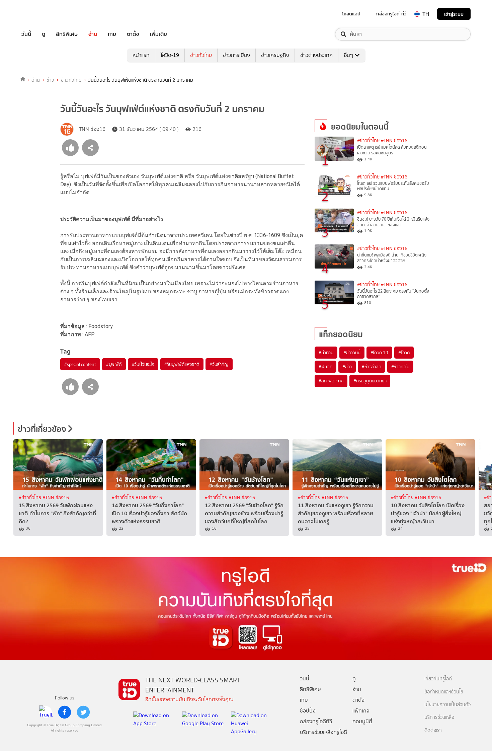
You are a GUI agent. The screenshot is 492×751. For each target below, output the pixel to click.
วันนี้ (26, 34)
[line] (46, 712)
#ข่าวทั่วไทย (368, 140)
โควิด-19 (170, 55)
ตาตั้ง (133, 34)
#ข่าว (347, 366)
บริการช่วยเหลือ (439, 717)
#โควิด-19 (379, 352)
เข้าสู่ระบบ (454, 14)
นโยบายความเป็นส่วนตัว (447, 704)
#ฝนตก (325, 366)
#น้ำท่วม (326, 352)
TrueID (41, 14)
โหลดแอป (351, 13)
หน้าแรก (141, 55)
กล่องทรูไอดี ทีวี (391, 13)
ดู (43, 34)
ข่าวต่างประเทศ (316, 55)
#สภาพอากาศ (331, 380)
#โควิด (404, 352)
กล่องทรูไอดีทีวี (316, 721)
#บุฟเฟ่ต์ (114, 364)
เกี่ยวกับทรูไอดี (438, 678)
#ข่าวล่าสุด (371, 366)
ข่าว (50, 80)
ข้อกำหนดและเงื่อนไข (443, 691)
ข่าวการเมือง (236, 55)
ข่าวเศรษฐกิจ (275, 55)
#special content (80, 364)
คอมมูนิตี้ (362, 721)
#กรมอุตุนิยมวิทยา (369, 380)
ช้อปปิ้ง (308, 711)
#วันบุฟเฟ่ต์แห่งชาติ (181, 364)
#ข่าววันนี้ (351, 352)
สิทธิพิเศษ (67, 34)
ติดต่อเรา (433, 730)
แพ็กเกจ (361, 711)
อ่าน (92, 34)
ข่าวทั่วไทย (201, 55)
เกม (112, 34)
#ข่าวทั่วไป (400, 366)
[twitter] (83, 712)
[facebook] (64, 712)
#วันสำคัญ (219, 364)
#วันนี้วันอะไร (143, 364)
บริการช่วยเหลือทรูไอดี (323, 732)
